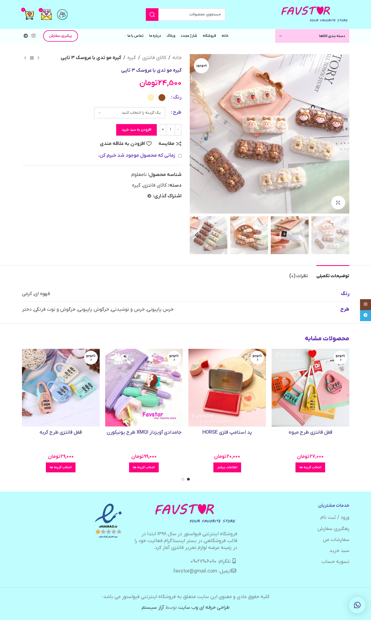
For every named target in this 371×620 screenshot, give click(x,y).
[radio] (161, 97)
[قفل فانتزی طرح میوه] (310, 388)
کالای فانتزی (154, 58)
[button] (342, 235)
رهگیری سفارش (333, 529)
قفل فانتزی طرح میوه (310, 432)
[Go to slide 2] (183, 479)
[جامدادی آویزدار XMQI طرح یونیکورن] (144, 388)
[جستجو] (152, 14)
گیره (131, 58)
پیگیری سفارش (60, 35)
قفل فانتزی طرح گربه (61, 432)
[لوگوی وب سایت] (315, 14)
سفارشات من (336, 540)
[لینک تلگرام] (26, 36)
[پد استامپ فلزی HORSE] (227, 388)
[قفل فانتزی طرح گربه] (61, 388)
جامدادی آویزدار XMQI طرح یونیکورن (144, 432)
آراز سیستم (153, 607)
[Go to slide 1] (188, 479)
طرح (177, 112)
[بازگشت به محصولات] (32, 58)
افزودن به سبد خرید (136, 129)
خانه (177, 58)
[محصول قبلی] (38, 58)
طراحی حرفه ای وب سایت (204, 607)
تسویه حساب (335, 562)
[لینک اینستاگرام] (33, 36)
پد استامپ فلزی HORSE (227, 432)
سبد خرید (339, 551)
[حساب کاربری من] (62, 14)
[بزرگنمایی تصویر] (338, 202)
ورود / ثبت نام (334, 517)
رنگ (177, 97)
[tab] (332, 273)
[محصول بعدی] (25, 58)
